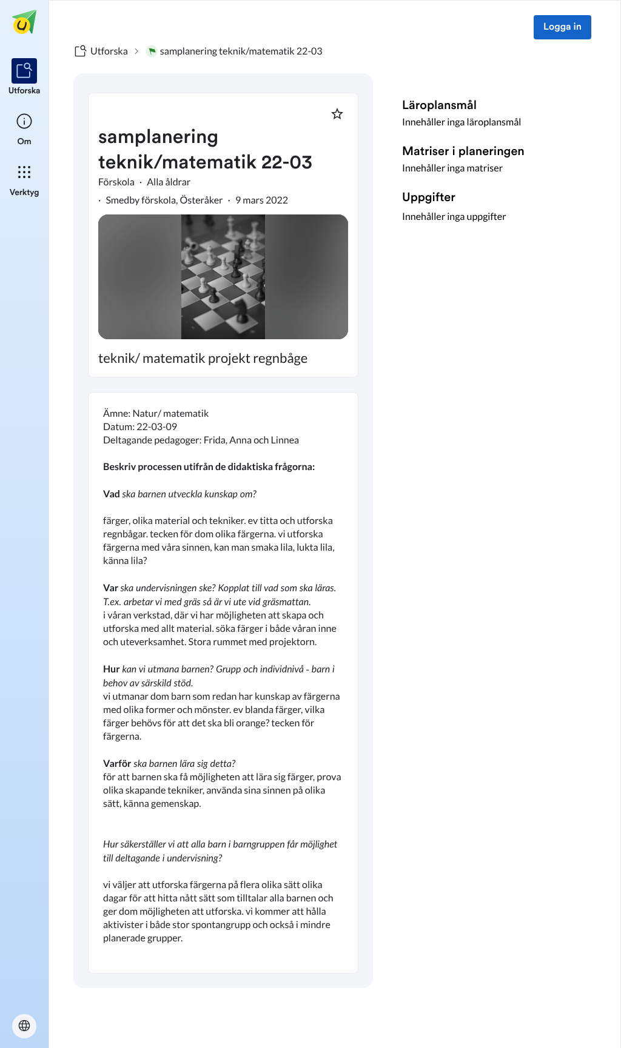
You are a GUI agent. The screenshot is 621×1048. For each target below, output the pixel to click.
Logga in (562, 27)
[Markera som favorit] (337, 114)
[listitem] (24, 77)
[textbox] (223, 683)
